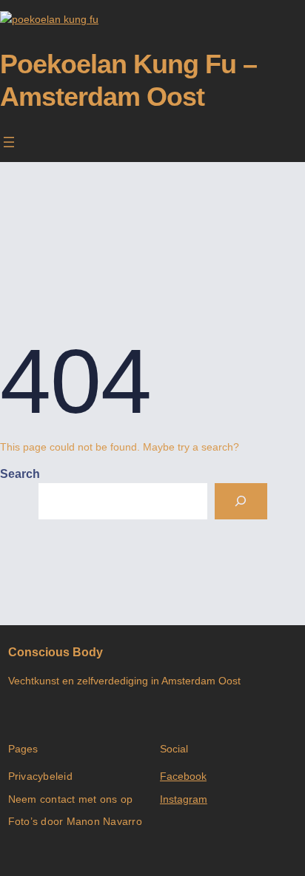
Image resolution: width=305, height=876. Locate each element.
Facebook (183, 776)
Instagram (183, 799)
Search (20, 474)
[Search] (241, 501)
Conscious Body (55, 652)
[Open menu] (9, 142)
